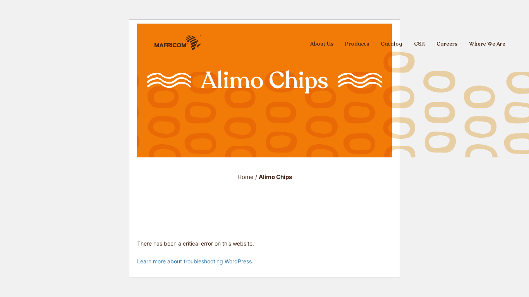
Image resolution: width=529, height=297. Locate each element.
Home (245, 177)
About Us (321, 44)
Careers (446, 44)
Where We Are (487, 44)
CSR (419, 44)
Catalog (391, 44)
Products (357, 44)
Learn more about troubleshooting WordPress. (195, 261)
